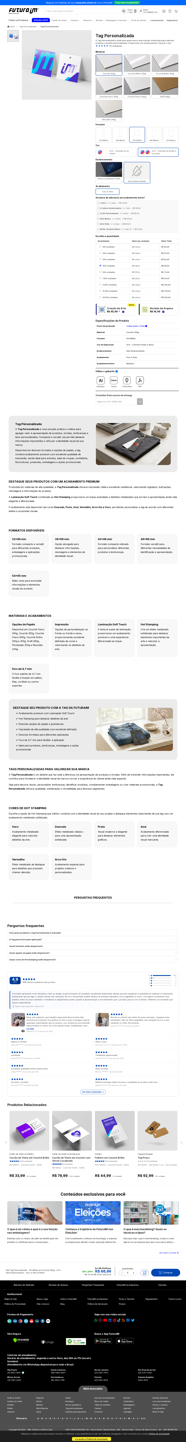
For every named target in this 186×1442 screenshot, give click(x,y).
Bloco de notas (101, 1401)
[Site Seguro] (48, 1341)
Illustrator (101, 386)
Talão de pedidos (102, 1405)
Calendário (129, 1401)
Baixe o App (42, 1299)
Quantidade (127, 1268)
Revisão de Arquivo (58, 1285)
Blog (62, 1304)
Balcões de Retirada (24, 1285)
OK (140, 401)
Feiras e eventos (160, 1405)
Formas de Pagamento (20, 1314)
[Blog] (123, 1320)
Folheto (98, 1154)
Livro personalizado (162, 1401)
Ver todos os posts (168, 1253)
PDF (140, 386)
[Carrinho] (176, 11)
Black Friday (158, 1412)
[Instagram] (100, 1320)
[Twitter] (133, 1320)
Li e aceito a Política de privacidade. (91, 1439)
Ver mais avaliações (92, 1092)
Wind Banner (42, 1408)
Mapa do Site (11, 1299)
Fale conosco (43, 1304)
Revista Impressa (160, 1398)
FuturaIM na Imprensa (127, 1285)
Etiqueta (40, 1398)
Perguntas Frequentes (93, 1285)
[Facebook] (128, 1320)
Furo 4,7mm (107, 191)
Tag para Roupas (145, 1154)
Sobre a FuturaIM (68, 1299)
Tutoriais (162, 1285)
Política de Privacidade (15, 1304)
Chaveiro (98, 1412)
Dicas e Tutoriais (126, 1299)
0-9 (143, 1418)
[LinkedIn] (109, 1320)
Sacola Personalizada (104, 1398)
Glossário (21, 1418)
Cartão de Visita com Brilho (21, 1154)
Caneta (97, 1408)
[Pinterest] (114, 1320)
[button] (137, 46)
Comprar (168, 1272)
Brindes (127, 1398)
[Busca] (123, 11)
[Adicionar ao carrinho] (144, 1273)
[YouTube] (105, 1320)
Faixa (38, 1412)
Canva (114, 386)
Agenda (127, 1408)
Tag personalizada (74, 1408)
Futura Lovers (175, 1299)
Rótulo (39, 1401)
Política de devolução (98, 1304)
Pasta (67, 1398)
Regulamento (152, 1299)
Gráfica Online (14, 1398)
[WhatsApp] (164, 11)
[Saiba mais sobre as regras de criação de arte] (122, 311)
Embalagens (129, 1405)
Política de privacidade (159, 1434)
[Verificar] (21, 1340)
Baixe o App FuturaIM (106, 1333)
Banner (39, 1405)
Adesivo (11, 1412)
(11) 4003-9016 (13, 1372)
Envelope (69, 1401)
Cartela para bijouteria (75, 1412)
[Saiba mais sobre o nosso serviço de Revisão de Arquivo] (162, 311)
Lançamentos (159, 1408)
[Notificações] (170, 11)
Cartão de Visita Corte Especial (66, 1154)
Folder (10, 1408)
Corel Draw (127, 386)
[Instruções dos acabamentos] (131, 229)
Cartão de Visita (14, 1401)
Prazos (122, 1304)
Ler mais (30, 1029)
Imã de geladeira (73, 1405)
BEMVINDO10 (115, 2)
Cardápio (128, 1412)
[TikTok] (118, 1320)
